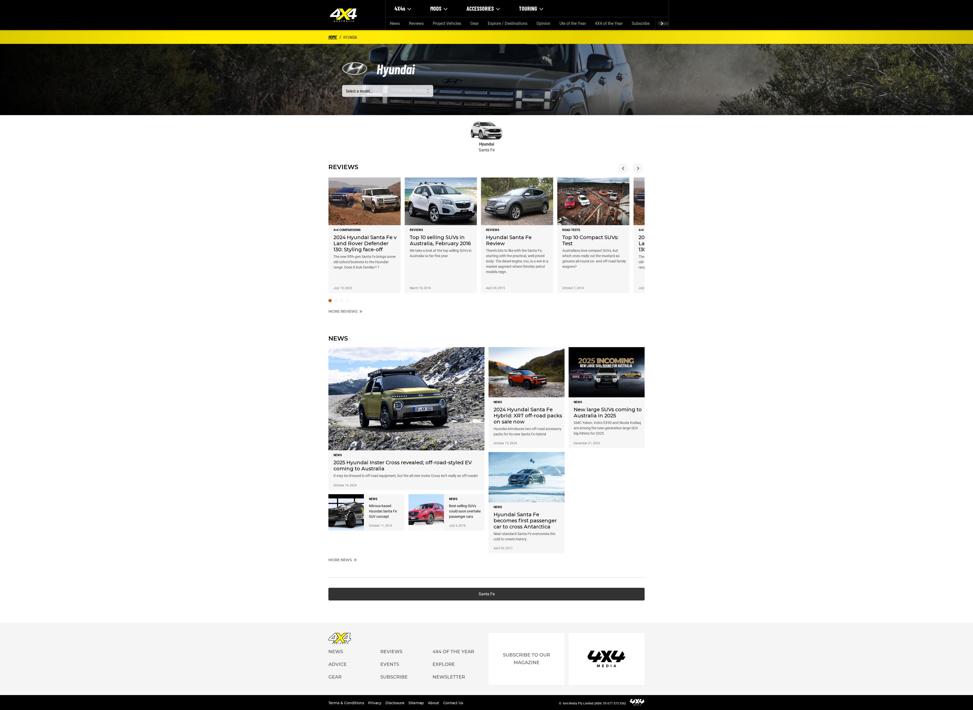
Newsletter (449, 677)
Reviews (416, 23)
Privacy (375, 703)
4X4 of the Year (609, 23)
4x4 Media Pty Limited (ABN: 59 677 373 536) (594, 703)
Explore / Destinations (507, 23)
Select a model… (359, 91)
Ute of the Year (572, 23)
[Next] (662, 23)
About (434, 703)
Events (389, 664)
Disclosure (395, 703)
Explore (444, 664)
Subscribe (640, 23)
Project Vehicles (447, 23)
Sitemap (416, 703)
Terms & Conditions (346, 703)
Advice (337, 664)
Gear (474, 23)
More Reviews (343, 311)
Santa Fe (487, 594)
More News (340, 560)
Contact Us (453, 703)
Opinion (543, 23)
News (395, 23)
